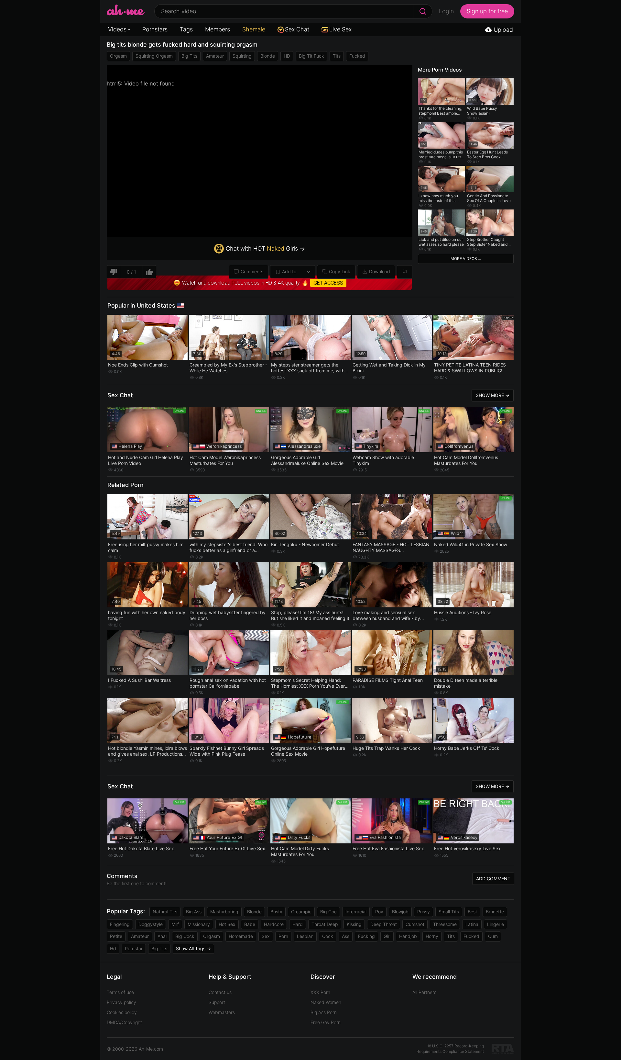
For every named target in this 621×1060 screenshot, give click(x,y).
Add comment (493, 878)
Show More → (492, 395)
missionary (199, 924)
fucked (357, 56)
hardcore (274, 924)
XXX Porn (320, 992)
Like (149, 271)
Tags (186, 29)
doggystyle (150, 924)
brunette (495, 911)
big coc (328, 911)
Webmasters (222, 1012)
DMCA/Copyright (124, 1022)
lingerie (495, 924)
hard (297, 924)
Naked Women (325, 1002)
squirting (242, 56)
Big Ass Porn (323, 1012)
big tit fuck (311, 56)
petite (116, 936)
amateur (215, 56)
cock (327, 936)
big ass (194, 911)
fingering (120, 924)
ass (345, 936)
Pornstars (155, 29)
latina (471, 924)
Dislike (113, 271)
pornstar (134, 948)
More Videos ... (466, 258)
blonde (267, 56)
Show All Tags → (193, 948)
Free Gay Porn (325, 1022)
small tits (449, 911)
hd (113, 948)
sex (266, 936)
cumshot (415, 924)
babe (249, 924)
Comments (252, 271)
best (472, 911)
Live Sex (340, 29)
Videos (117, 29)
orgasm (118, 56)
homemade (241, 936)
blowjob (400, 911)
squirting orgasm (154, 56)
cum (493, 936)
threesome (445, 924)
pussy (423, 911)
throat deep (324, 924)
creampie (301, 911)
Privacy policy (121, 1002)
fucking (366, 936)
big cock (184, 936)
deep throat (383, 924)
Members (217, 29)
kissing (354, 924)
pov (379, 911)
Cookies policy (122, 1012)
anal (162, 936)
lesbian (305, 936)
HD (287, 56)
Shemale (253, 29)
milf (175, 924)
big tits (189, 56)
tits (337, 56)
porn (283, 936)
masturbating (224, 911)
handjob (408, 936)
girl (387, 936)
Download (379, 271)
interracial (355, 911)
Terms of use (120, 992)
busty (276, 911)
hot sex (227, 924)
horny (432, 936)
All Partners (424, 992)
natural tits (165, 911)
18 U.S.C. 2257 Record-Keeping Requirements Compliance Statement (450, 1048)
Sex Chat (297, 29)
